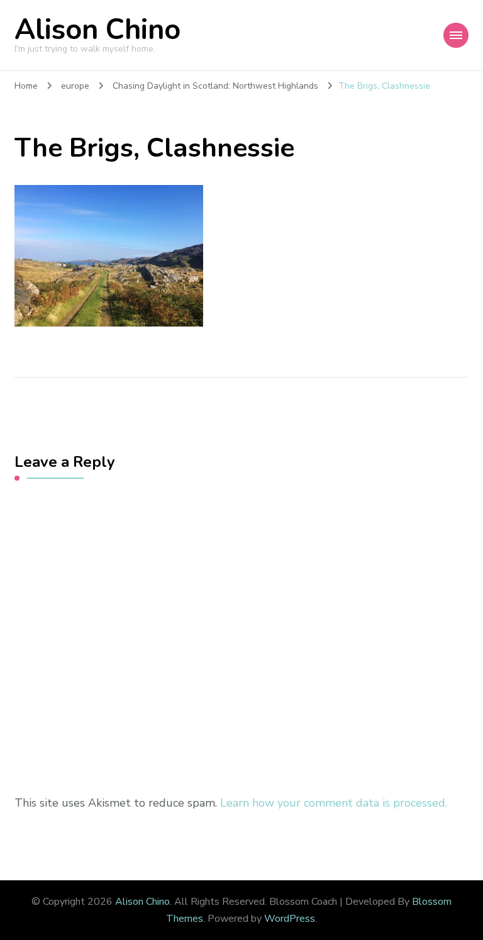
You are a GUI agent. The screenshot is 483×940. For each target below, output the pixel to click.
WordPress (289, 919)
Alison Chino (97, 30)
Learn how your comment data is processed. (333, 802)
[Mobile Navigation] (456, 35)
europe (75, 86)
